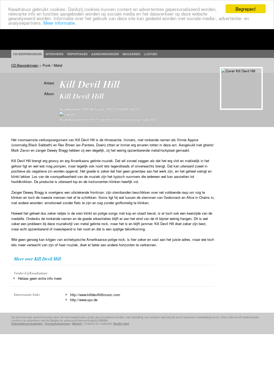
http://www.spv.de (83, 299)
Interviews (54, 54)
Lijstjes (150, 54)
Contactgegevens (57, 324)
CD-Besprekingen (24, 65)
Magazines (131, 54)
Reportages (77, 54)
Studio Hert (121, 324)
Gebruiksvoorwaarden (27, 324)
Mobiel (77, 324)
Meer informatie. (59, 22)
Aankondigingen (105, 54)
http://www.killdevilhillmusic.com (95, 294)
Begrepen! (245, 8)
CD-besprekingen (27, 54)
